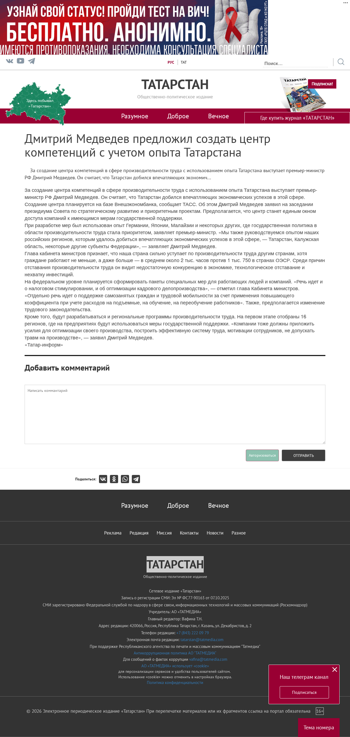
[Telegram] (31, 62)
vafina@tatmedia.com (208, 659)
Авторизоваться (262, 455)
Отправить (303, 455)
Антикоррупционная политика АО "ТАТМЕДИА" (175, 653)
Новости (215, 533)
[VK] (9, 62)
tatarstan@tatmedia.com (201, 639)
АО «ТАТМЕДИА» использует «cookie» (175, 665)
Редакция (139, 533)
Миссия (164, 533)
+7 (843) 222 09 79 (192, 632)
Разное (239, 533)
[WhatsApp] (126, 479)
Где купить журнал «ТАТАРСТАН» (297, 117)
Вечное (218, 115)
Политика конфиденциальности (175, 682)
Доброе (178, 115)
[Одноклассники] (115, 479)
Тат (184, 62)
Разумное (134, 115)
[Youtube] (20, 62)
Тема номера (319, 727)
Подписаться (304, 692)
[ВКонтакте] (104, 479)
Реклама (112, 533)
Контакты (189, 533)
